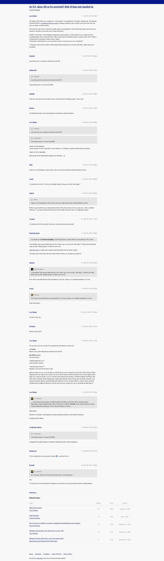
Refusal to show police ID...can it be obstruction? (46, 538)
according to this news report (49, 23)
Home (31, 554)
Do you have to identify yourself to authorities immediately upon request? (54, 523)
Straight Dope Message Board (10, 2)
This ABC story (34, 250)
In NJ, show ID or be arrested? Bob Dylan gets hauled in (61, 6)
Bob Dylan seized (35, 508)
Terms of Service (57, 554)
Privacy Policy (68, 554)
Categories (38, 554)
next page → (33, 492)
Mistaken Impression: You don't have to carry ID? (46, 531)
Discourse (40, 558)
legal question (34, 515)
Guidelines (46, 554)
